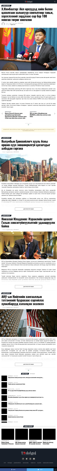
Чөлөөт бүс (33, 462)
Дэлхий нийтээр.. (17, 462)
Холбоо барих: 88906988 (48, 462)
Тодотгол (12, 24)
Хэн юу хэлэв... (26, 462)
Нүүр (5, 462)
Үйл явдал (10, 462)
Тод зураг (39, 462)
